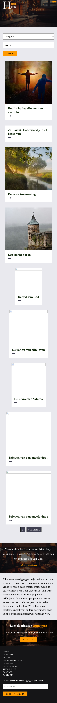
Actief (6, 657)
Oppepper (8, 663)
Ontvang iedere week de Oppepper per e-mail (23, 680)
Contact (7, 672)
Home (6, 651)
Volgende (34, 529)
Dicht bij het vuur (13, 660)
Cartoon (8, 675)
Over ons (8, 654)
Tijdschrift (9, 669)
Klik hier (28, 639)
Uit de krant (10, 666)
